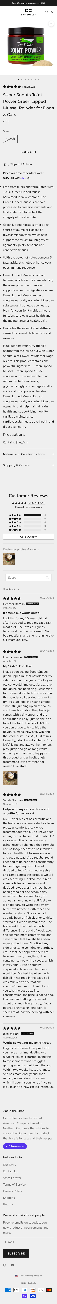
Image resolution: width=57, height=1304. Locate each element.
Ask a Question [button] (28, 536)
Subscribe (16, 1253)
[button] (12, 87)
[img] (12, 598)
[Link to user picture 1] (10, 778)
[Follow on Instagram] (4, 1265)
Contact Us (10, 1171)
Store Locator (12, 1178)
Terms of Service (14, 1184)
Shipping (9, 1198)
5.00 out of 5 (36, 503)
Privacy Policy (12, 1191)
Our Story (9, 1165)
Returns (8, 1204)
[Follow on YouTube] (12, 1265)
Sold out (28, 152)
